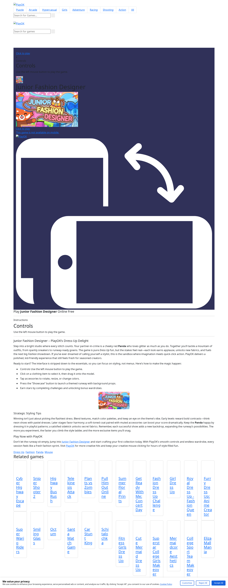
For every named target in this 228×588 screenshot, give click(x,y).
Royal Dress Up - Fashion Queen (191, 496)
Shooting (108, 10)
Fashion (30, 452)
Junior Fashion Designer (76, 441)
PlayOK (70, 445)
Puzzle (20, 10)
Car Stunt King (88, 536)
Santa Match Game (71, 540)
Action (122, 10)
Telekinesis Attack (71, 487)
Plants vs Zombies (88, 485)
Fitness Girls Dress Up (122, 549)
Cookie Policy (166, 584)
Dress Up (18, 452)
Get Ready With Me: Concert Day (140, 494)
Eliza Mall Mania (208, 545)
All (132, 10)
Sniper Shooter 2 (37, 487)
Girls (64, 10)
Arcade (33, 10)
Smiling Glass (37, 536)
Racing (94, 10)
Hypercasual (49, 10)
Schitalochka (105, 536)
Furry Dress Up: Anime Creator (208, 496)
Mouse (49, 452)
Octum (53, 531)
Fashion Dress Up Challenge (157, 494)
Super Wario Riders (20, 540)
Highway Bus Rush (54, 489)
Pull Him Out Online (105, 487)
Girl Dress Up (173, 485)
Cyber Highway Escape (20, 492)
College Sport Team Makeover (190, 556)
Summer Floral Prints (122, 489)
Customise (187, 582)
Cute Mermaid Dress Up (139, 554)
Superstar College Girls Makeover (157, 556)
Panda (39, 452)
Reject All (203, 582)
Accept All (218, 582)
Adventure (78, 10)
